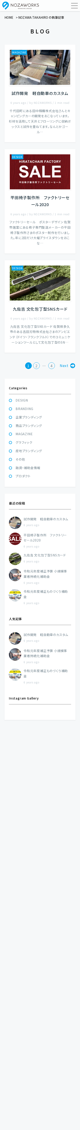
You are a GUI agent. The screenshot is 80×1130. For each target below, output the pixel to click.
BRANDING (24, 408)
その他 (20, 459)
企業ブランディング (29, 417)
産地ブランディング (29, 451)
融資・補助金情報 (28, 468)
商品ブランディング (29, 425)
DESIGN (22, 400)
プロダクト (23, 476)
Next (64, 365)
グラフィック (24, 442)
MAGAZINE (24, 434)
